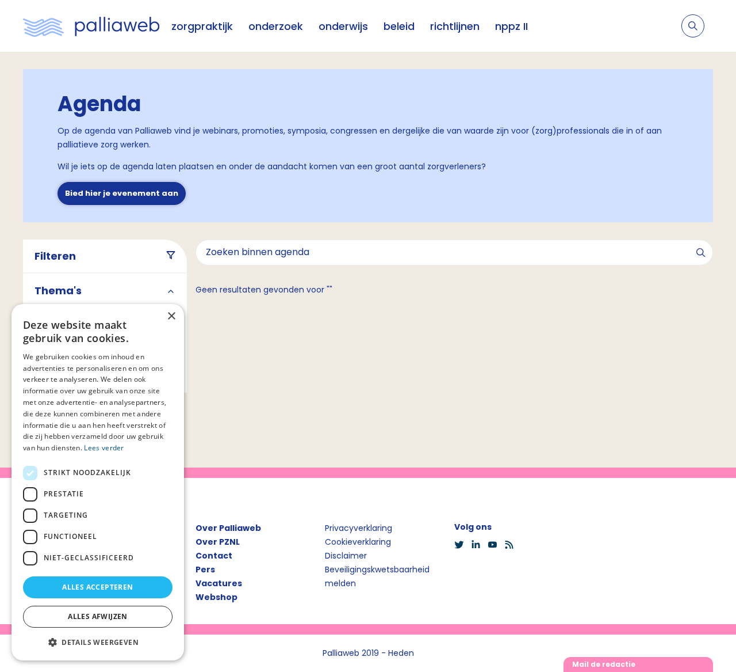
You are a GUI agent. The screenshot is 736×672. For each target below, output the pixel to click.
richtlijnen (455, 26)
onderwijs (343, 26)
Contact (213, 555)
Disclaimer (346, 555)
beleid (399, 26)
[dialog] (98, 482)
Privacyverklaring (358, 528)
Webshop (216, 597)
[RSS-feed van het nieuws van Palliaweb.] (512, 544)
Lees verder (104, 448)
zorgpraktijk (202, 26)
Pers (205, 569)
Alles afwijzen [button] (98, 616)
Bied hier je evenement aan (121, 193)
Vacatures (218, 583)
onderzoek (275, 26)
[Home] (91, 26)
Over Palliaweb (228, 528)
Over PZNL (217, 542)
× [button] (171, 316)
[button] (97, 642)
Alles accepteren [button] (97, 587)
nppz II (511, 26)
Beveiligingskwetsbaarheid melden (377, 576)
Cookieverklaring (358, 542)
